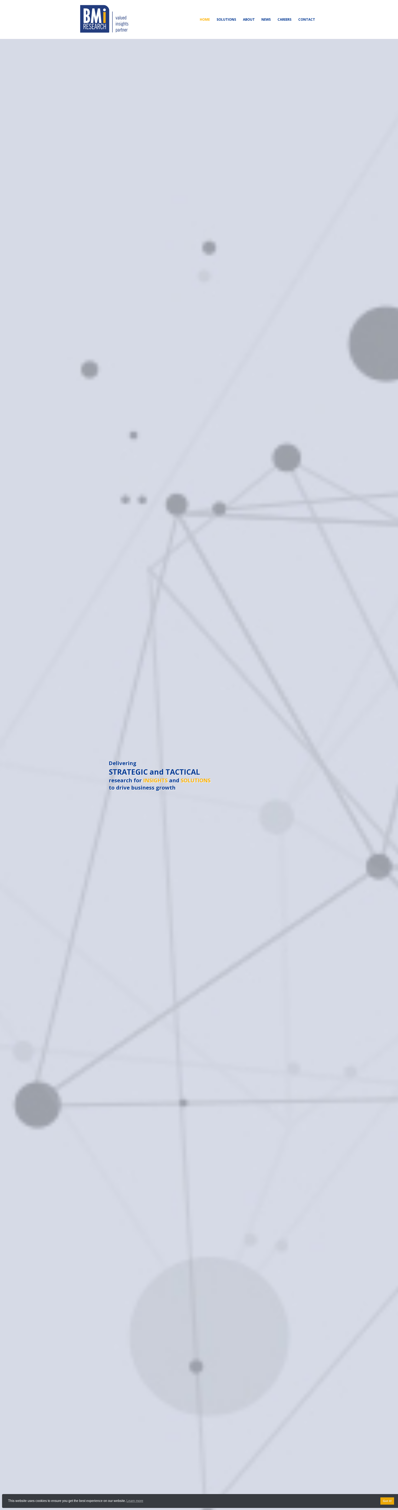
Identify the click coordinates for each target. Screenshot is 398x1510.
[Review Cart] (391, 1492)
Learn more (134, 1501)
